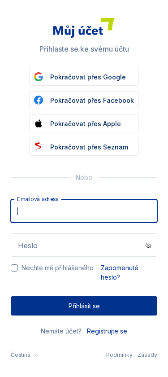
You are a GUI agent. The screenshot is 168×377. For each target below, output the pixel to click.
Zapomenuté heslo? (119, 272)
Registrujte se (107, 331)
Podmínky (119, 354)
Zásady (147, 354)
